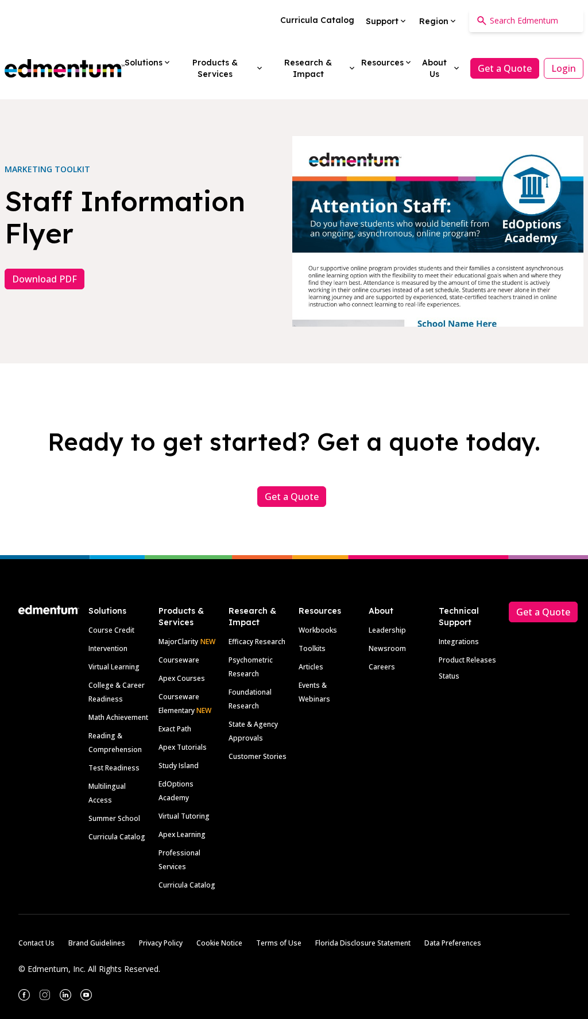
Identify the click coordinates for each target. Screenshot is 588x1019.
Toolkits (312, 648)
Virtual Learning (114, 667)
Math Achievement (118, 717)
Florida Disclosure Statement (363, 943)
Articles (311, 667)
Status (449, 676)
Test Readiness (114, 768)
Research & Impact (252, 616)
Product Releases (467, 660)
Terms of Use (278, 943)
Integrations (459, 641)
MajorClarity (178, 641)
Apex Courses (181, 678)
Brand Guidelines (96, 943)
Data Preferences (452, 943)
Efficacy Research (257, 641)
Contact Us (36, 943)
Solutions (107, 611)
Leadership (387, 630)
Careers (382, 667)
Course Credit (111, 630)
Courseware (178, 660)
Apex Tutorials (182, 747)
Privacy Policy (161, 943)
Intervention (107, 648)
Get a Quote (505, 68)
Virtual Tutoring (184, 816)
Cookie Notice (219, 943)
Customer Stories (258, 756)
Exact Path (174, 729)
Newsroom (387, 648)
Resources (320, 611)
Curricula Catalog (116, 837)
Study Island (178, 765)
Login (563, 68)
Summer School (114, 818)
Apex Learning (182, 834)
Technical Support (459, 616)
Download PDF (44, 279)
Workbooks (318, 630)
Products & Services (181, 616)
